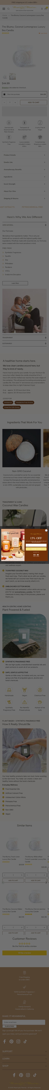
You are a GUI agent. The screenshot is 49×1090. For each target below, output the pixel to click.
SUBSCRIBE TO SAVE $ (36, 548)
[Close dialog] (46, 530)
